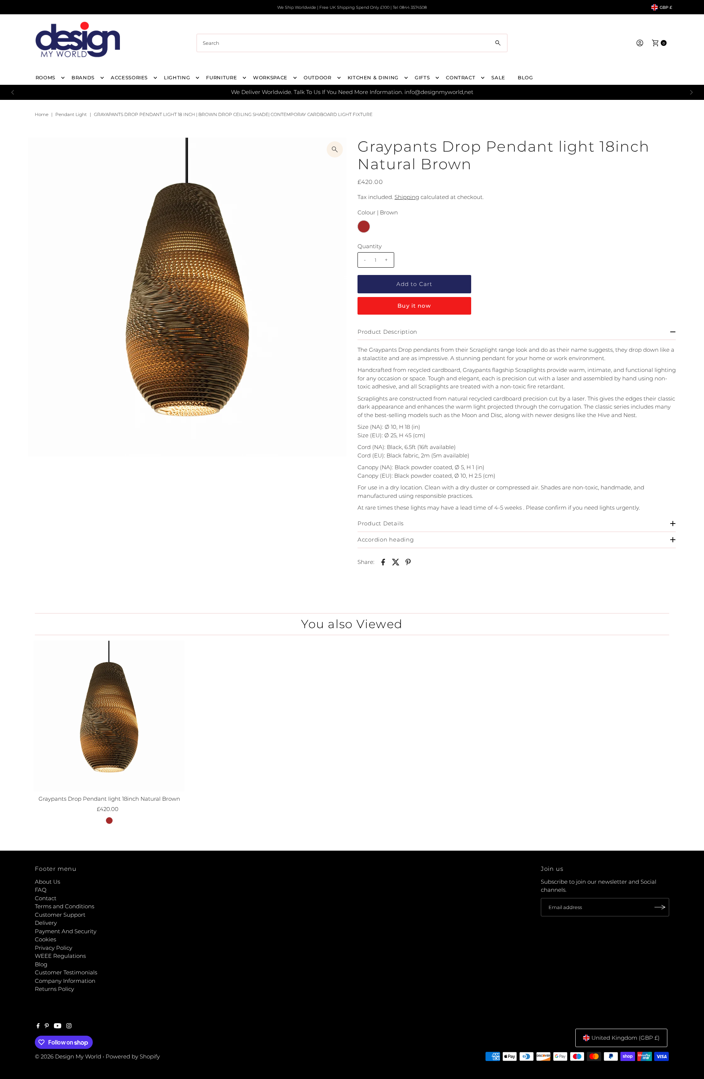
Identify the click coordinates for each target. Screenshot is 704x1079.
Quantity (370, 246)
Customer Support (60, 914)
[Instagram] (69, 1026)
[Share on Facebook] (383, 561)
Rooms (45, 77)
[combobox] (352, 43)
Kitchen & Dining (373, 77)
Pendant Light (71, 114)
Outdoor (317, 77)
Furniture (221, 77)
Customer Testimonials (66, 972)
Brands (83, 77)
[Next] (691, 92)
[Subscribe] (660, 907)
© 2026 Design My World (68, 1056)
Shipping (407, 196)
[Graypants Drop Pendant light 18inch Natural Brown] (109, 716)
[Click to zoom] (335, 149)
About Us (47, 881)
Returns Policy (54, 988)
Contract (460, 77)
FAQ (41, 889)
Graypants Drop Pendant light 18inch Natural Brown (109, 798)
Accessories (129, 77)
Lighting (177, 77)
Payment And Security (65, 931)
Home (41, 114)
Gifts (422, 77)
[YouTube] (57, 1026)
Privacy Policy (53, 947)
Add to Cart (414, 283)
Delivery (46, 922)
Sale (498, 77)
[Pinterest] (47, 1026)
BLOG (525, 77)
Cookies (45, 939)
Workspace (270, 77)
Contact (45, 898)
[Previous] (13, 92)
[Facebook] (38, 1026)
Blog (41, 964)
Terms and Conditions (64, 906)
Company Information (65, 980)
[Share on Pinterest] (408, 561)
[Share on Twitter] (395, 561)
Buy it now (414, 305)
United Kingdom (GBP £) (625, 1037)
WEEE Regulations (60, 955)
